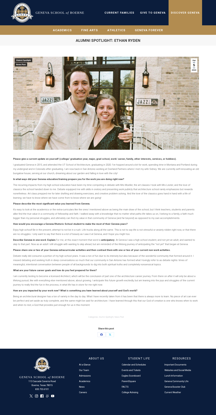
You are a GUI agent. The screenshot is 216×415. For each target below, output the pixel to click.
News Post (21, 64)
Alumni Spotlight (23, 60)
